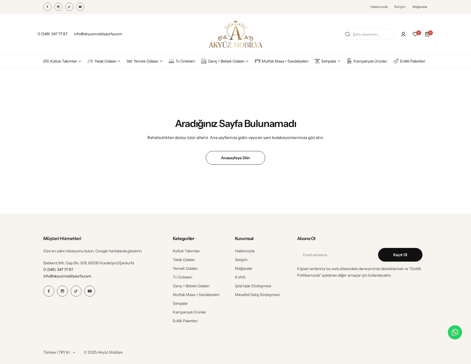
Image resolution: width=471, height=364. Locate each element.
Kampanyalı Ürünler (189, 312)
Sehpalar (180, 303)
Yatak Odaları (184, 259)
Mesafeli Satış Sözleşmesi (257, 294)
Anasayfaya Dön (235, 157)
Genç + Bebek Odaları (191, 285)
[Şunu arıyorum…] (348, 34)
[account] (403, 34)
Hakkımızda (379, 7)
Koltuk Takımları (186, 250)
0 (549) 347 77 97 (58, 269)
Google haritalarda (110, 250)
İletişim (400, 7)
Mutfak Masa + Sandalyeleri (196, 294)
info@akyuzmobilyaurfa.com (67, 276)
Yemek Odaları (185, 268)
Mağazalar (420, 7)
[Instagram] (58, 7)
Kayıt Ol (400, 254)
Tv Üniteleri (182, 277)
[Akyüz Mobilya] (235, 34)
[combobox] (367, 34)
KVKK (240, 277)
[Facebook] (47, 7)
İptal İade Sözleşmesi (253, 285)
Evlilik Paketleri (185, 320)
